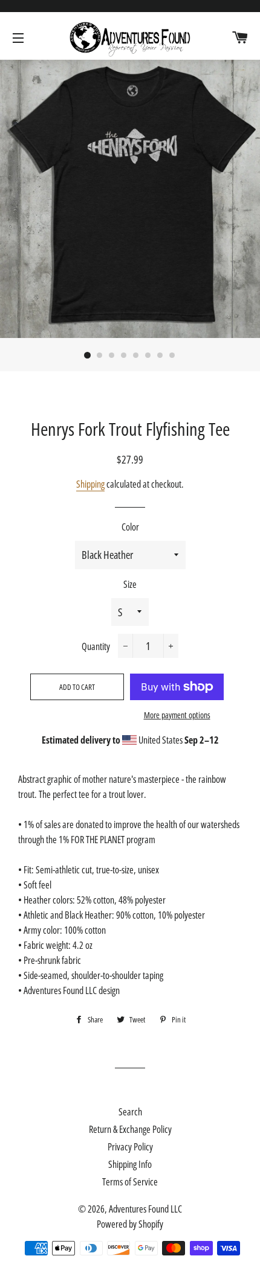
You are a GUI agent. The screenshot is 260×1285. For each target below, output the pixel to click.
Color (130, 527)
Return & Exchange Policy (130, 1129)
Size (130, 584)
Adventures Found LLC (145, 1209)
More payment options (177, 715)
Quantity (96, 646)
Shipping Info (130, 1164)
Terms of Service (130, 1181)
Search (130, 1111)
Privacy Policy (130, 1146)
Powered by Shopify (130, 1224)
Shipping (90, 484)
